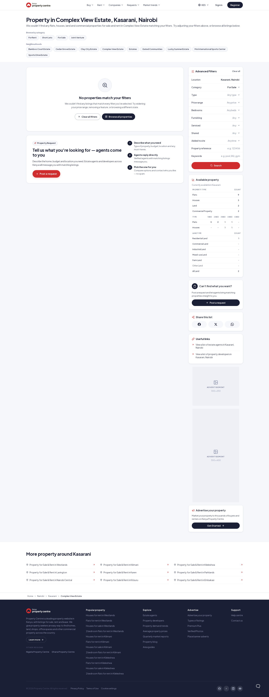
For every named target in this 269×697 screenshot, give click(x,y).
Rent (99, 5)
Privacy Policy (77, 688)
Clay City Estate (89, 49)
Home (30, 596)
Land (194, 206)
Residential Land (199, 238)
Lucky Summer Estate (178, 49)
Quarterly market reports (156, 636)
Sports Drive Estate (37, 55)
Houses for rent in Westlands (100, 615)
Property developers (153, 620)
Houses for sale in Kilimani (99, 647)
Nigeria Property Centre (37, 652)
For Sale (62, 37)
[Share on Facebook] (199, 324)
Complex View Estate (112, 49)
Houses (196, 200)
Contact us (237, 620)
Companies (114, 5)
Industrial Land (199, 249)
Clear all (236, 71)
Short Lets (47, 37)
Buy (89, 5)
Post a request (48, 173)
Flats (194, 195)
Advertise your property (200, 615)
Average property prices (155, 631)
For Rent (32, 37)
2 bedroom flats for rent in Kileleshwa (105, 673)
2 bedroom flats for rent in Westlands (105, 631)
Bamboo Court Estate (39, 49)
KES (204, 5)
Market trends (150, 5)
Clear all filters (89, 116)
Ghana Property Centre (63, 652)
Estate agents (150, 615)
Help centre (237, 615)
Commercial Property (202, 211)
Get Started (214, 525)
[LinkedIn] (233, 688)
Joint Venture (77, 37)
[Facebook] (219, 688)
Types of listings (196, 620)
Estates (133, 49)
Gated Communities (152, 49)
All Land (195, 271)
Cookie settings (109, 688)
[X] (226, 688)
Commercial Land (200, 244)
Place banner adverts (198, 636)
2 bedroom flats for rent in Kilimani (103, 652)
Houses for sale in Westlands (100, 625)
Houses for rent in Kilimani (99, 636)
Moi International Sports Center (210, 49)
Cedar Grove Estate (65, 49)
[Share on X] (215, 324)
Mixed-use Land (199, 255)
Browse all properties (120, 116)
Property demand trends (155, 625)
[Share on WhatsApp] (232, 324)
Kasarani (52, 596)
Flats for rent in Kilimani (97, 641)
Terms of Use (92, 688)
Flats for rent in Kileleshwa (99, 662)
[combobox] (223, 79)
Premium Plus (194, 625)
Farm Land (197, 260)
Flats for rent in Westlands (99, 620)
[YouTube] (240, 688)
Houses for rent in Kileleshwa (100, 657)
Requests (132, 5)
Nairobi (40, 596)
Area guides (149, 647)
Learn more (34, 639)
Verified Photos (195, 631)
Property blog (150, 641)
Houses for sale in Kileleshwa (100, 668)
